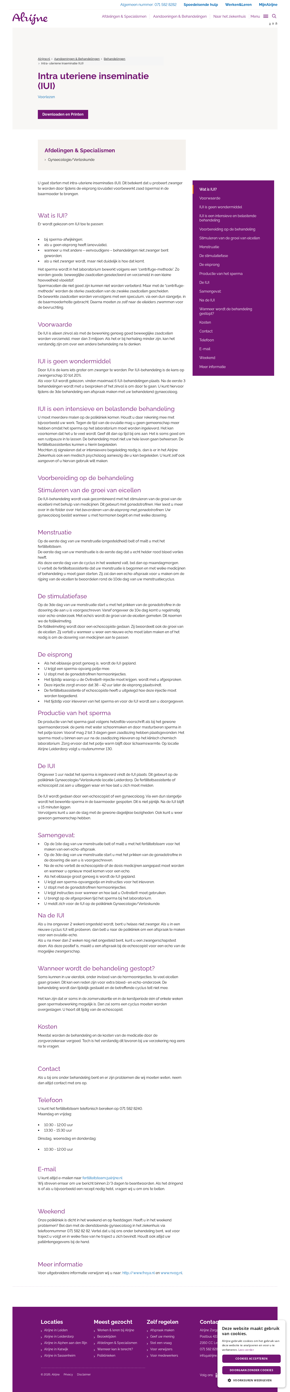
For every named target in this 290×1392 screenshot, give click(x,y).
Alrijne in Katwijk (56, 1349)
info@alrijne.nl (210, 1355)
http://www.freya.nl (138, 1273)
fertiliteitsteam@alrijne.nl (102, 1178)
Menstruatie (209, 247)
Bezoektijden (106, 1336)
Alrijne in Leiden (56, 1330)
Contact (206, 331)
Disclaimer (84, 1374)
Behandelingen (114, 59)
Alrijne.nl (44, 59)
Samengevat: (210, 291)
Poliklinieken (106, 1355)
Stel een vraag (161, 1343)
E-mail (204, 349)
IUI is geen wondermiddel (220, 207)
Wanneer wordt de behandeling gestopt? (225, 311)
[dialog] (251, 1353)
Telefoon (206, 340)
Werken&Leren (238, 4)
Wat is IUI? (208, 189)
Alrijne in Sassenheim (59, 1355)
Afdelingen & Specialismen (124, 16)
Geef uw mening (162, 1336)
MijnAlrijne (268, 4)
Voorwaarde (209, 198)
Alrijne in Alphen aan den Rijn (65, 1343)
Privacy (68, 1374)
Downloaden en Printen (63, 114)
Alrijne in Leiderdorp (59, 1336)
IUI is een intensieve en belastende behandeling (227, 218)
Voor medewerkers (164, 1355)
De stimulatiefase (213, 256)
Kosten (205, 322)
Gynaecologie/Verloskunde (71, 160)
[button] (251, 1380)
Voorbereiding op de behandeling (227, 229)
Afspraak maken (162, 1330)
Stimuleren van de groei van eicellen (229, 238)
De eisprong (209, 264)
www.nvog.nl (171, 1273)
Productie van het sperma (221, 274)
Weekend (207, 358)
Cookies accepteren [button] (251, 1358)
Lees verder (246, 1350)
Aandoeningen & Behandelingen (181, 16)
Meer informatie (212, 367)
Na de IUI (207, 300)
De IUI (204, 282)
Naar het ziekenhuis (229, 16)
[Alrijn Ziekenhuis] (30, 18)
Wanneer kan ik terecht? (115, 1349)
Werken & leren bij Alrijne (115, 1330)
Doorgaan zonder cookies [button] (251, 1370)
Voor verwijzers (161, 1349)
